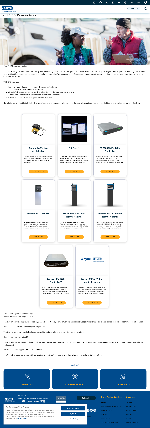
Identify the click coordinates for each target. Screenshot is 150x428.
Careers (104, 415)
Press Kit (129, 415)
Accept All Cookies (73, 408)
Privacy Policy (22, 419)
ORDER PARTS (123, 385)
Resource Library (132, 411)
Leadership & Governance (111, 407)
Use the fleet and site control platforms (21, 332)
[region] (45, 414)
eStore (128, 419)
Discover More (38, 171)
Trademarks (130, 403)
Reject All (73, 414)
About (117, 9)
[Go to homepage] (9, 9)
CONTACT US (134, 8)
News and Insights (97, 9)
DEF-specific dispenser (21, 355)
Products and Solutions (49, 9)
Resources (75, 9)
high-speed (36, 98)
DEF (26, 98)
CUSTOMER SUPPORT (75, 385)
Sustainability (131, 407)
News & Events (107, 411)
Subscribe (86, 398)
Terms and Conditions (109, 423)
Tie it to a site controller (105, 322)
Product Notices (132, 423)
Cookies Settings (73, 419)
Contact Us (105, 419)
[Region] (145, 2)
